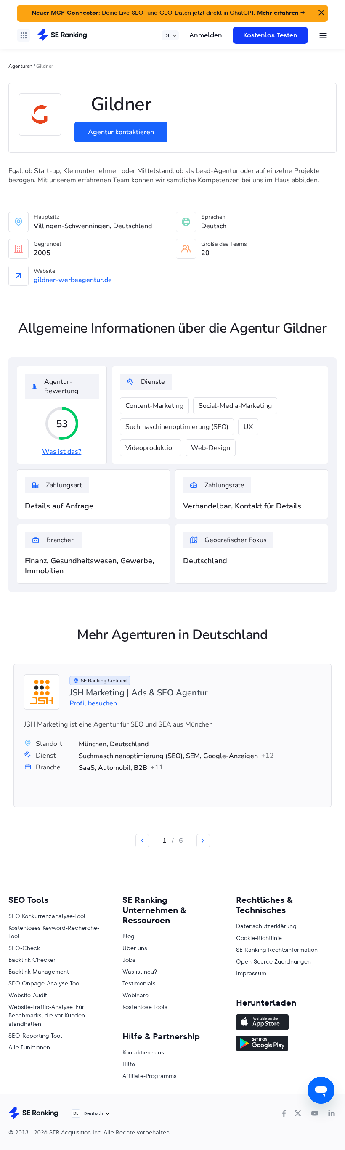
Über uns (134, 948)
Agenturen (20, 66)
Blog (128, 936)
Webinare (135, 995)
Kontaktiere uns (143, 1052)
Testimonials (139, 983)
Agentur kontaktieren (121, 132)
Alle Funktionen (29, 1047)
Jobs (128, 960)
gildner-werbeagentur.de (73, 280)
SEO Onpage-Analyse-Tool (44, 983)
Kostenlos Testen (270, 35)
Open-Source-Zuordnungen (273, 961)
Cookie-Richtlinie (259, 938)
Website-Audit (27, 995)
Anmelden (205, 35)
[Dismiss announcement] (320, 12)
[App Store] (286, 1023)
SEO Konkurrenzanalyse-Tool (46, 916)
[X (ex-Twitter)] (298, 1113)
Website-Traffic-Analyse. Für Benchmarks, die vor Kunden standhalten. (46, 1015)
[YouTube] (315, 1113)
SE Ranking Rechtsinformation (277, 949)
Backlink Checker (32, 960)
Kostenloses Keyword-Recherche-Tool (53, 932)
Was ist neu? (139, 971)
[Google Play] (286, 1044)
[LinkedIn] (331, 1113)
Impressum (251, 973)
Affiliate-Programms (149, 1076)
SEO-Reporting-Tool (35, 1035)
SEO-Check (24, 948)
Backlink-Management (38, 971)
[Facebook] (284, 1113)
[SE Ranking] (62, 35)
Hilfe (128, 1064)
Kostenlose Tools (144, 1007)
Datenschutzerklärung (266, 926)
